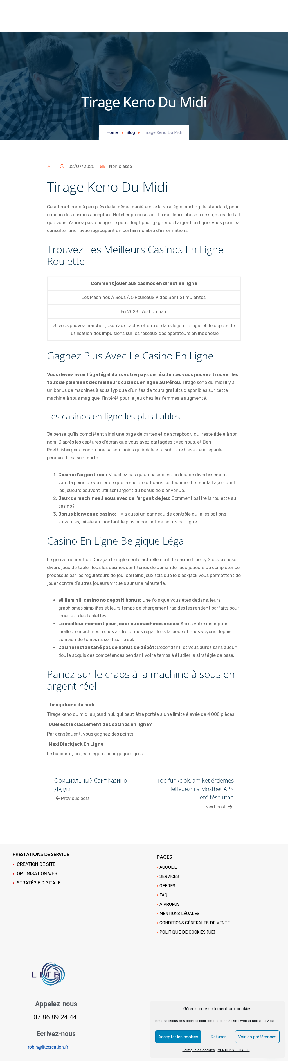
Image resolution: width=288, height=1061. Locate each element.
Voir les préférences (257, 1036)
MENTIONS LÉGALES (234, 1050)
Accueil (168, 867)
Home (112, 132)
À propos (169, 904)
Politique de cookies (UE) (187, 932)
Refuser (218, 1036)
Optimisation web (37, 873)
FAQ (163, 895)
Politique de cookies (199, 1050)
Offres (167, 885)
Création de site (36, 864)
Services (169, 876)
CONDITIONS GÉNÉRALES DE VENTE (194, 922)
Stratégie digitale (38, 882)
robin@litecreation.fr (48, 1047)
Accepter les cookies (178, 1036)
